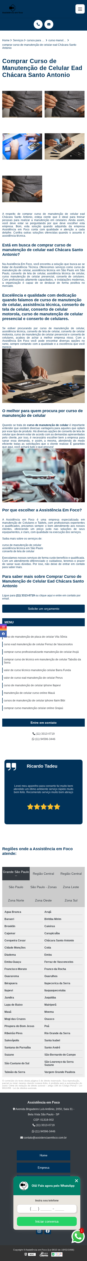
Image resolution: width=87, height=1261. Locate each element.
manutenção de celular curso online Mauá (29, 693)
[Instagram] (39, 1231)
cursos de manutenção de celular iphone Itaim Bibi (34, 700)
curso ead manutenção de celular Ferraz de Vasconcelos (38, 644)
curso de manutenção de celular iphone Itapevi (32, 685)
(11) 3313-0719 (25, 595)
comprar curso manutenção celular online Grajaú (33, 708)
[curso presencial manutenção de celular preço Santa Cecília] (22, 104)
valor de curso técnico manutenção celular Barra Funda (37, 670)
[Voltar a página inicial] (12, 8)
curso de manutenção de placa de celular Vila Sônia (35, 636)
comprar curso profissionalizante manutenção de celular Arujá (41, 651)
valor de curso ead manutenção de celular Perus (33, 677)
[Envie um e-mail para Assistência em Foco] (48, 24)
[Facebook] (47, 1231)
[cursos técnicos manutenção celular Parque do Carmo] (65, 104)
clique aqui (46, 595)
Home (43, 1155)
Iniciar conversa (46, 1221)
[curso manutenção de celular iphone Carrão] (22, 189)
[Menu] (80, 9)
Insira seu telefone (47, 1200)
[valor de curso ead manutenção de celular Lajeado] (22, 146)
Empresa (43, 1167)
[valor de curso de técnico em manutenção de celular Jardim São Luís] (65, 146)
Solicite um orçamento (43, 608)
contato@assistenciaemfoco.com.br (45, 1137)
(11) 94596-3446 (44, 739)
